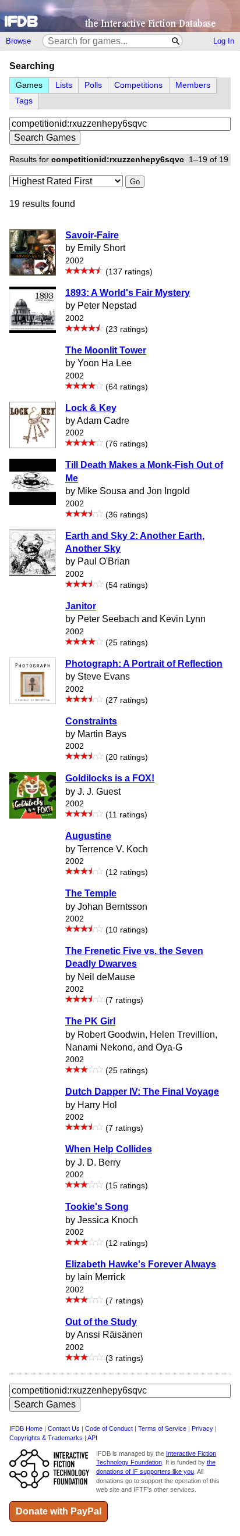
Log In (223, 41)
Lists (63, 85)
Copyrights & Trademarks (46, 1437)
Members (192, 85)
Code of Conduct (109, 1428)
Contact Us (64, 1428)
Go (135, 181)
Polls (93, 85)
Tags (24, 101)
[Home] (120, 16)
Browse (18, 41)
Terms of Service (162, 1428)
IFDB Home (26, 1428)
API (92, 1437)
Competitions (138, 85)
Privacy (202, 1428)
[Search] (176, 41)
